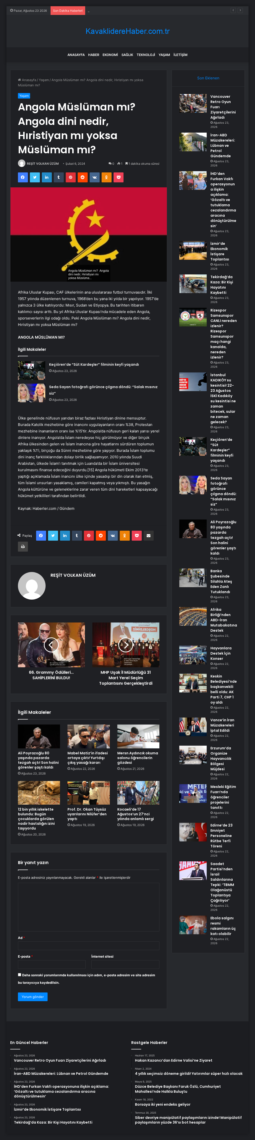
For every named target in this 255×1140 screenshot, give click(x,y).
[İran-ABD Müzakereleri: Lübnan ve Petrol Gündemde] (193, 142)
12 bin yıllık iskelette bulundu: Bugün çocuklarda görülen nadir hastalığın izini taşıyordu (36, 819)
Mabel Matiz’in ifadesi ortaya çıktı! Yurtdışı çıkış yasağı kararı (87, 758)
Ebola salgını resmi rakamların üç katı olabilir (223, 926)
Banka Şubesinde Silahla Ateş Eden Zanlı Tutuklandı (221, 581)
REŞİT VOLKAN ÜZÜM (43, 163)
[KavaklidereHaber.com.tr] (127, 31)
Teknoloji (146, 55)
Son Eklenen (208, 78)
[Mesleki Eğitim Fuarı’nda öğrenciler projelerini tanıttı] (193, 793)
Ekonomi (110, 55)
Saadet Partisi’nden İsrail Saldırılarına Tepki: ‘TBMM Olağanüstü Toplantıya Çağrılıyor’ (222, 882)
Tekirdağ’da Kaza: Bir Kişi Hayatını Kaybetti (221, 284)
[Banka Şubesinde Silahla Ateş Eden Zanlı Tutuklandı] (193, 578)
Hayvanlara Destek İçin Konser (221, 653)
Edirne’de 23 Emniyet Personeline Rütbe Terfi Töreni (221, 836)
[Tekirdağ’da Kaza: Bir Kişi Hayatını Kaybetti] (193, 283)
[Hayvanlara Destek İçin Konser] (193, 655)
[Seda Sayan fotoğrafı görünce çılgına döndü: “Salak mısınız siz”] (31, 393)
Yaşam (164, 55)
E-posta (25, 956)
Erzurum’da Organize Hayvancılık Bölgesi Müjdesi (220, 759)
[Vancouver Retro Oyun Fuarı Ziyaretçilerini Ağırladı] (193, 103)
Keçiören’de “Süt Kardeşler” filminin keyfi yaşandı (94, 364)
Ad (21, 938)
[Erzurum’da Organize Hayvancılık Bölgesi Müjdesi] (193, 755)
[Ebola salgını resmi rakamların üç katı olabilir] (193, 925)
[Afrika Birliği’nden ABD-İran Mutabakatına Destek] (193, 616)
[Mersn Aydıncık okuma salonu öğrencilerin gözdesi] (138, 736)
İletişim (181, 55)
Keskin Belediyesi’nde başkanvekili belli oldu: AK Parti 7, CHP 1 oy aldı (223, 689)
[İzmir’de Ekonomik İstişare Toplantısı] (193, 250)
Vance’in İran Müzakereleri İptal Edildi (222, 725)
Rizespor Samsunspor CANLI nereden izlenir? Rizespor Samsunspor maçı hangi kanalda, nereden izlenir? (223, 334)
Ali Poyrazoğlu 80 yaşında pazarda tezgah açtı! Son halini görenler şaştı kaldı (38, 760)
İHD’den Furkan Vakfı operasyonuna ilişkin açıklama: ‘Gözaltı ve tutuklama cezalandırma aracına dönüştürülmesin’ (223, 199)
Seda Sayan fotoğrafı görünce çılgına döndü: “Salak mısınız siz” (223, 491)
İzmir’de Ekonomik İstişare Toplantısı (219, 251)
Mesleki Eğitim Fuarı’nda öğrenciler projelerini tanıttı (223, 797)
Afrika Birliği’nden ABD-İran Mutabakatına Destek (223, 620)
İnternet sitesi (102, 956)
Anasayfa (76, 55)
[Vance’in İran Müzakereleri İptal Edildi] (193, 727)
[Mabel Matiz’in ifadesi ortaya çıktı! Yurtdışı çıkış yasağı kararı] (88, 736)
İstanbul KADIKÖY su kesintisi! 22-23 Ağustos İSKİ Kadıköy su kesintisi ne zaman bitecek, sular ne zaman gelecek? (223, 398)
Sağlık (127, 55)
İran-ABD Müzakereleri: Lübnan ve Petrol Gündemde (222, 145)
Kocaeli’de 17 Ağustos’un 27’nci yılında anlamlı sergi (135, 814)
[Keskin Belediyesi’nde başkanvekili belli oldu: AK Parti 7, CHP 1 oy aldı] (193, 683)
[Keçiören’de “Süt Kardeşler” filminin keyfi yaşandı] (31, 370)
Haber (93, 55)
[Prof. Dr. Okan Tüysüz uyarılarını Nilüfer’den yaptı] (88, 793)
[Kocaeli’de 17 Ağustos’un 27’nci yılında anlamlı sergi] (138, 793)
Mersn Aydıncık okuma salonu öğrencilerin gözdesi (137, 758)
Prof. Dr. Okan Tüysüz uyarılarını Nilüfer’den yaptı (87, 814)
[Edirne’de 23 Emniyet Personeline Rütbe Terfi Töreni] (193, 832)
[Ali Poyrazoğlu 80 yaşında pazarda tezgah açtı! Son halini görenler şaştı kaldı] (39, 736)
